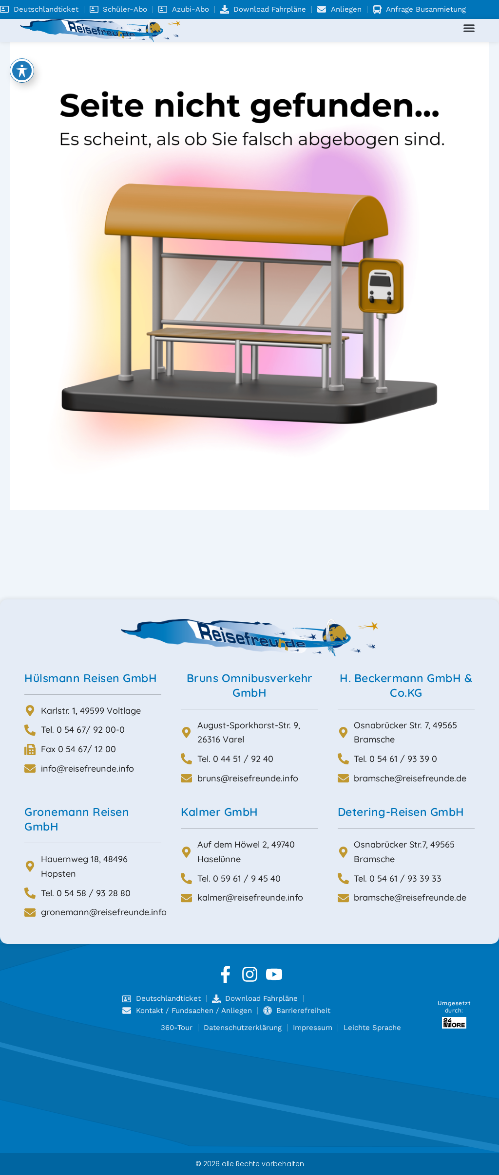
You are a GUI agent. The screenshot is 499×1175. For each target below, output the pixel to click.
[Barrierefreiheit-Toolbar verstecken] (22, 70)
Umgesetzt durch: (454, 1006)
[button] (469, 28)
